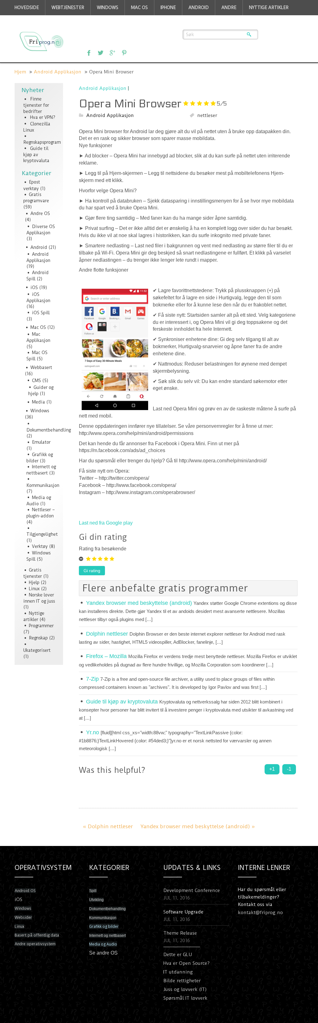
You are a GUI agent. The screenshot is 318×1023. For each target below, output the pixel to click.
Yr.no (92, 732)
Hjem (20, 72)
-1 (289, 769)
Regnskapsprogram (42, 142)
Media (38, 401)
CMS (36, 380)
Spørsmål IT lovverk (185, 998)
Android (38, 247)
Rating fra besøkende (102, 548)
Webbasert (41, 367)
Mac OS (38, 327)
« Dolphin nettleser (108, 826)
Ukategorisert (37, 650)
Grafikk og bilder (104, 926)
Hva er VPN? (42, 117)
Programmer (41, 625)
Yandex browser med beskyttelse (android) (139, 603)
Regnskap (38, 637)
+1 (272, 769)
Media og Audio (103, 944)
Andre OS (40, 213)
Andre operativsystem (35, 943)
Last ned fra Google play (106, 523)
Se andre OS (103, 952)
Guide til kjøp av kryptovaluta (36, 154)
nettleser (207, 115)
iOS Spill (41, 312)
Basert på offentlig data (37, 935)
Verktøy (40, 546)
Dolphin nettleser (107, 634)
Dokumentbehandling (48, 429)
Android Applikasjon (57, 72)
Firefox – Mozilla (106, 656)
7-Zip (92, 679)
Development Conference (191, 890)
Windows (39, 410)
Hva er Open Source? (186, 963)
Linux (34, 588)
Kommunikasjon (42, 485)
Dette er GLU (177, 954)
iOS (34, 287)
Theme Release (180, 933)
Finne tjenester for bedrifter (36, 105)
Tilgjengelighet (42, 534)
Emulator (41, 442)
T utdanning (178, 972)
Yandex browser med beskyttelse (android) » (198, 826)
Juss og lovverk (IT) (185, 989)
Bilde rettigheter (182, 980)
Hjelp (34, 582)
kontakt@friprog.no (260, 912)
